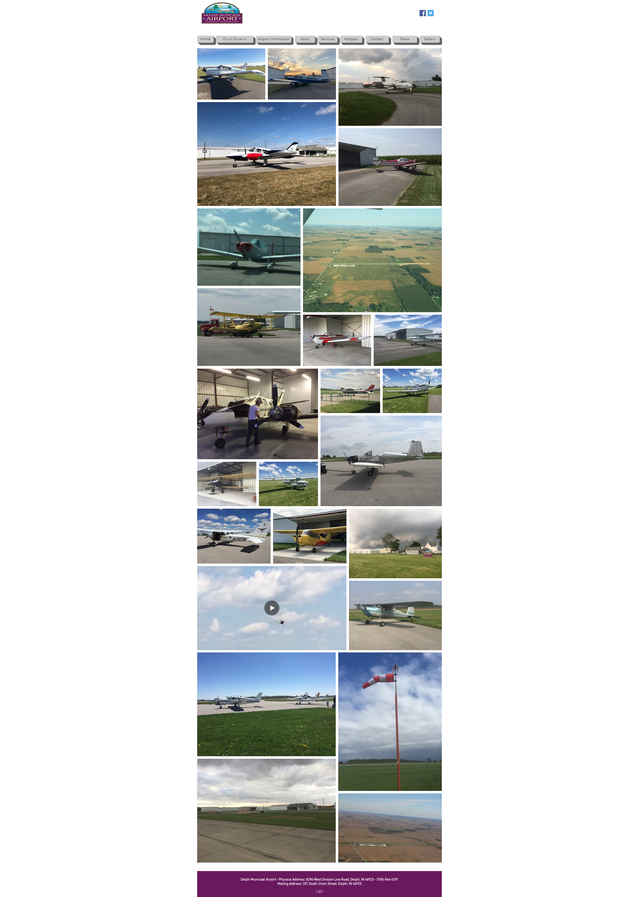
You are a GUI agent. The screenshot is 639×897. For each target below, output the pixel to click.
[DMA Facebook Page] (423, 13)
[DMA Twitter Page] (431, 13)
